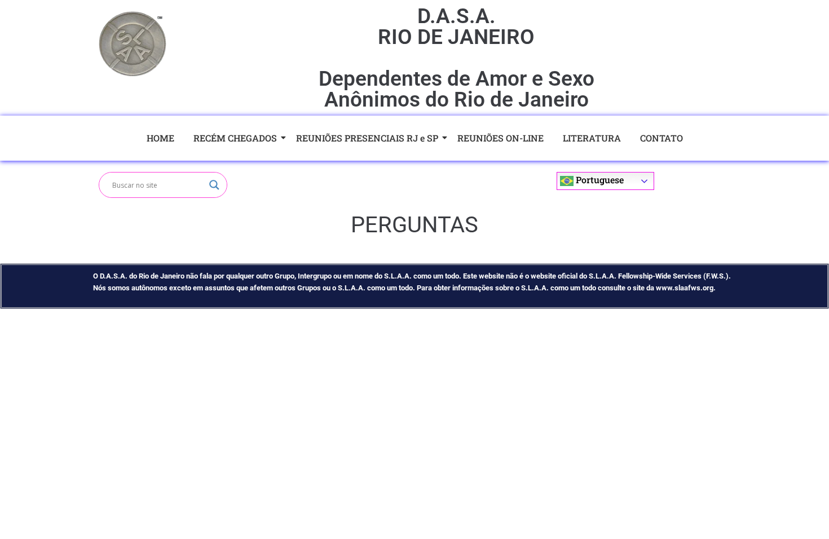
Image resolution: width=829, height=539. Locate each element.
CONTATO (661, 138)
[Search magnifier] (214, 185)
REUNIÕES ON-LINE (500, 138)
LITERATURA (592, 138)
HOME (160, 138)
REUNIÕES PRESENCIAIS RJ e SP (367, 138)
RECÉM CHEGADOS (235, 138)
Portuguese (599, 179)
